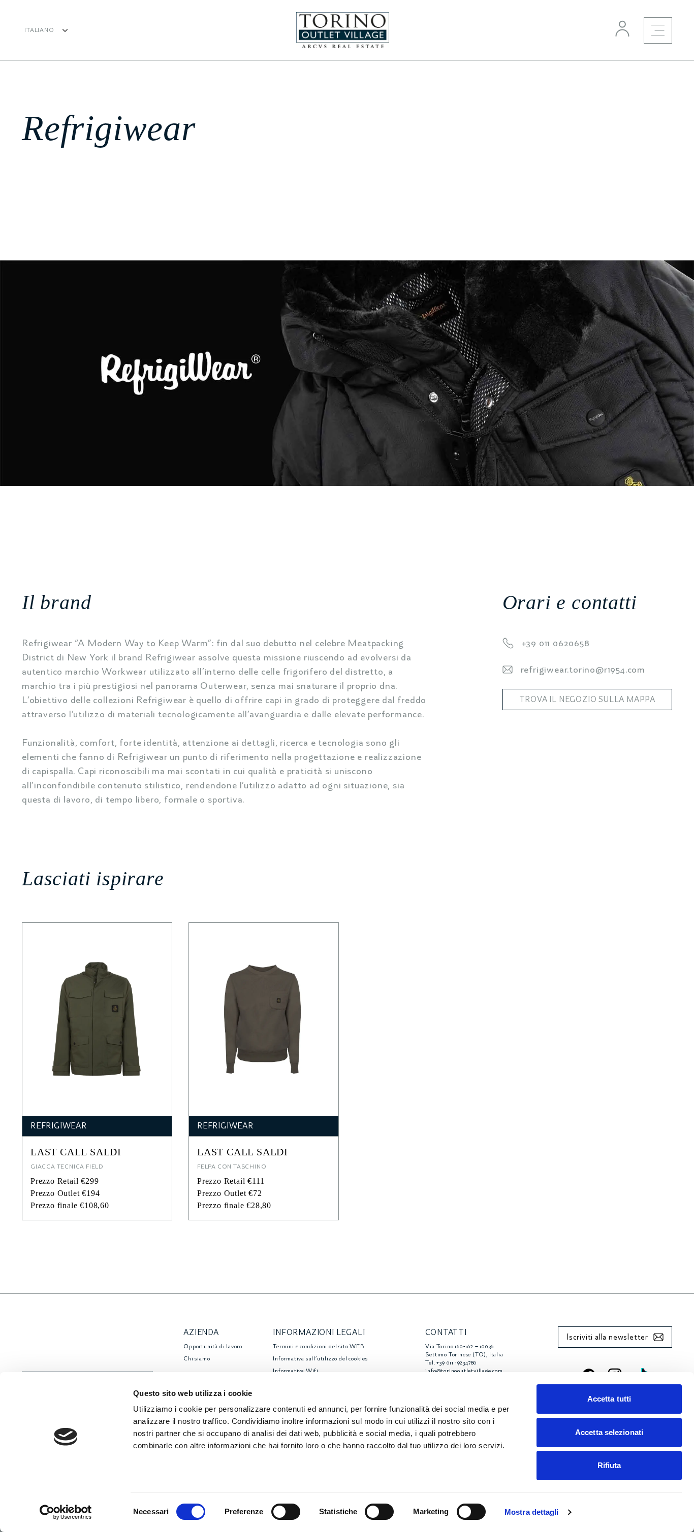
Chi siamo (196, 1358)
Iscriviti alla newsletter (607, 1337)
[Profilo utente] (622, 28)
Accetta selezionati (609, 1432)
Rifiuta (609, 1465)
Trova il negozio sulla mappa (587, 699)
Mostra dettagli (531, 1512)
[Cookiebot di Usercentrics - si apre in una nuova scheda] (65, 1512)
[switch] (285, 1512)
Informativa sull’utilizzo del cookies (320, 1358)
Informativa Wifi (296, 1371)
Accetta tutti (609, 1398)
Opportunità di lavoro (212, 1346)
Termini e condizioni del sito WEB (318, 1346)
